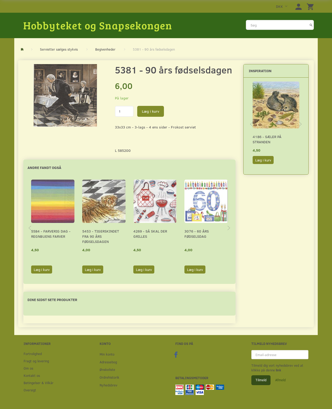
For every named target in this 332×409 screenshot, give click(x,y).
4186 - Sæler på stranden (267, 139)
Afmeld (280, 380)
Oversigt (30, 390)
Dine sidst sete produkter (52, 299)
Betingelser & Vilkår (38, 382)
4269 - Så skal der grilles (150, 234)
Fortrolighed (33, 353)
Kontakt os (32, 375)
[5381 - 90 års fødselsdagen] (65, 95)
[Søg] (311, 25)
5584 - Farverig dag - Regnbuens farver (51, 234)
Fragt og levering (36, 361)
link (278, 370)
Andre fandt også (44, 167)
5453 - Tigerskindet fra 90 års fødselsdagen (100, 236)
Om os (28, 368)
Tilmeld (260, 380)
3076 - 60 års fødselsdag (196, 234)
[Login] (298, 6)
